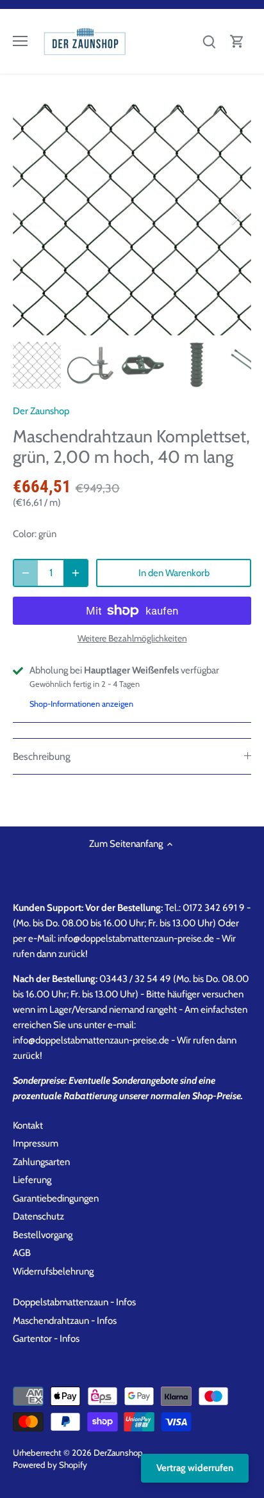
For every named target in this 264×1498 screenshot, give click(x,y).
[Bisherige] (29, 216)
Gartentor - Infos (46, 1338)
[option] (132, 216)
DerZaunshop (118, 1452)
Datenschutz (38, 1216)
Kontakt (28, 1125)
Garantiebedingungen (56, 1198)
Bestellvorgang (42, 1235)
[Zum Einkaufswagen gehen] (237, 41)
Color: (25, 534)
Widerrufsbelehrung (53, 1271)
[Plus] (75, 573)
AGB (22, 1253)
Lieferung (32, 1180)
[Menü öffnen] (20, 41)
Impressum (35, 1143)
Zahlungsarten (41, 1162)
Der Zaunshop (41, 411)
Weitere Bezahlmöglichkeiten (132, 638)
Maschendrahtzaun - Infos (65, 1320)
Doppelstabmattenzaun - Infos (74, 1302)
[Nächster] (235, 216)
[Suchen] (209, 41)
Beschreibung (41, 756)
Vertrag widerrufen (194, 1468)
